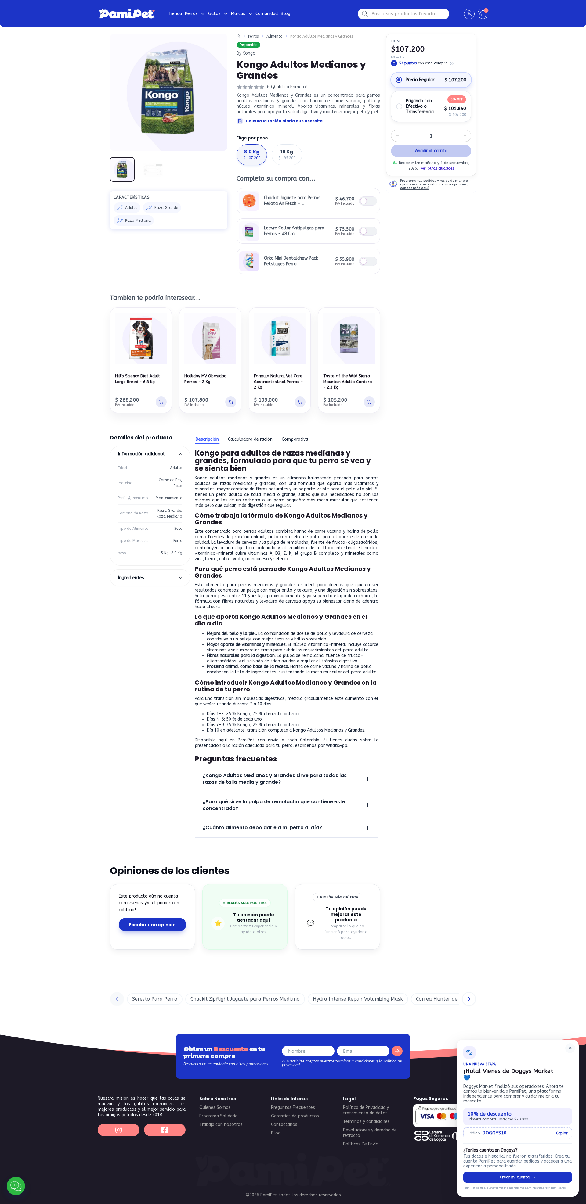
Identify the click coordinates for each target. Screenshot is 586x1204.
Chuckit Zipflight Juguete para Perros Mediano (245, 999)
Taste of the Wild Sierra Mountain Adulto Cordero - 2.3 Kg (347, 381)
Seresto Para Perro (154, 999)
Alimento (274, 36)
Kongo (249, 53)
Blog (285, 13)
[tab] (207, 440)
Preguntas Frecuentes (293, 1107)
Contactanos (284, 1124)
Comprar (368, 201)
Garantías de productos (295, 1116)
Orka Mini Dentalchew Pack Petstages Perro (291, 261)
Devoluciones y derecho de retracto (370, 1132)
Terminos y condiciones (366, 1121)
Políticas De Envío (360, 1144)
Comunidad (266, 13)
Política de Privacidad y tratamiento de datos (366, 1110)
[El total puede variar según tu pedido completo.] (452, 63)
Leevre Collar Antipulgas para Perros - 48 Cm (294, 230)
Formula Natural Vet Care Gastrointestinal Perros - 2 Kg (278, 381)
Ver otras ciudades (437, 168)
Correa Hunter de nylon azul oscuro (459, 999)
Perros (253, 36)
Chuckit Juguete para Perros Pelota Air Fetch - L (292, 200)
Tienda (175, 13)
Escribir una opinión (152, 925)
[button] (219, 41)
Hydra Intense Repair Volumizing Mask (358, 999)
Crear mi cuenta (518, 1177)
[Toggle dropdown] (203, 14)
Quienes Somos (215, 1107)
